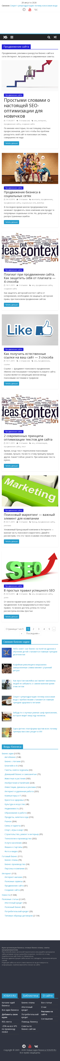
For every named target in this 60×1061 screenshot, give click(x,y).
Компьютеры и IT (13, 795)
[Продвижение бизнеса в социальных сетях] (30, 154)
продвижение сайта (12, 124)
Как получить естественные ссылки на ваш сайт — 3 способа (28, 355)
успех (6, 597)
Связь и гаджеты (13, 825)
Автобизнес (10, 757)
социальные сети (29, 203)
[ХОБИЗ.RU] (5, 37)
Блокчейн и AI (11, 765)
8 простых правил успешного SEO (29, 590)
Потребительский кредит (17, 911)
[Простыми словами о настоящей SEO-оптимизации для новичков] (30, 61)
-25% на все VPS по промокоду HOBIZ (9, 1029)
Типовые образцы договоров (19, 915)
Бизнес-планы (11, 860)
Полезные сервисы (13, 881)
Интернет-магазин (13, 877)
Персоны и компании (14, 868)
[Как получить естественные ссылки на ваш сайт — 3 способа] (30, 316)
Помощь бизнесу (29, 1021)
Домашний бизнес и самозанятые (21, 774)
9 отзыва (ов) (24, 120)
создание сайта (28, 124)
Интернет (6, 873)
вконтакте (36, 199)
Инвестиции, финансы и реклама (20, 787)
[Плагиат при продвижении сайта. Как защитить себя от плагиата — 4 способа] (30, 233)
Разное (8, 821)
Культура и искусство (15, 804)
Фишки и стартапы (13, 847)
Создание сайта (12, 890)
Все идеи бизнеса (10, 1010)
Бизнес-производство (15, 864)
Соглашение (47, 1018)
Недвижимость (12, 808)
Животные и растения (15, 778)
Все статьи (46, 1002)
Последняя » (32, 633)
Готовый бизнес (9, 856)
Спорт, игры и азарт (14, 830)
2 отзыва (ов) (24, 361)
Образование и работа (16, 812)
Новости (6, 895)
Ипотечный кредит (14, 902)
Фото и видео (11, 851)
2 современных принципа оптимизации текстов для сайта (28, 437)
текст (24, 446)
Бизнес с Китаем (12, 761)
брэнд (34, 522)
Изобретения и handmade (17, 782)
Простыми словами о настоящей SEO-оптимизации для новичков (27, 108)
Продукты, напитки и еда (16, 817)
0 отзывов (23, 199)
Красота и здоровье (14, 800)
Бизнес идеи (7, 753)
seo (35, 120)
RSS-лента (7, 1021)
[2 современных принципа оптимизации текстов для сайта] (30, 394)
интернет (42, 120)
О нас (43, 1007)
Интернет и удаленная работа (19, 791)
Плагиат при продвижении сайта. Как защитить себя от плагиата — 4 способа (29, 278)
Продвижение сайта (13, 95)
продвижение (46, 199)
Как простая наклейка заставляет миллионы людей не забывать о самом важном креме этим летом (33, 6)
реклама (7, 525)
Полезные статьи (10, 899)
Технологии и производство (18, 838)
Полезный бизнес (13, 907)
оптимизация (41, 443)
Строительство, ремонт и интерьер (22, 834)
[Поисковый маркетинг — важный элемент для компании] (30, 477)
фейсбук (40, 203)
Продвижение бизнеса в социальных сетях (22, 194)
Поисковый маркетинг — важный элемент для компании (29, 516)
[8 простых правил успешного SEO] (30, 552)
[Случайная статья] (55, 37)
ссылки (7, 364)
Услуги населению (13, 842)
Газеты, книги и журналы (16, 770)
